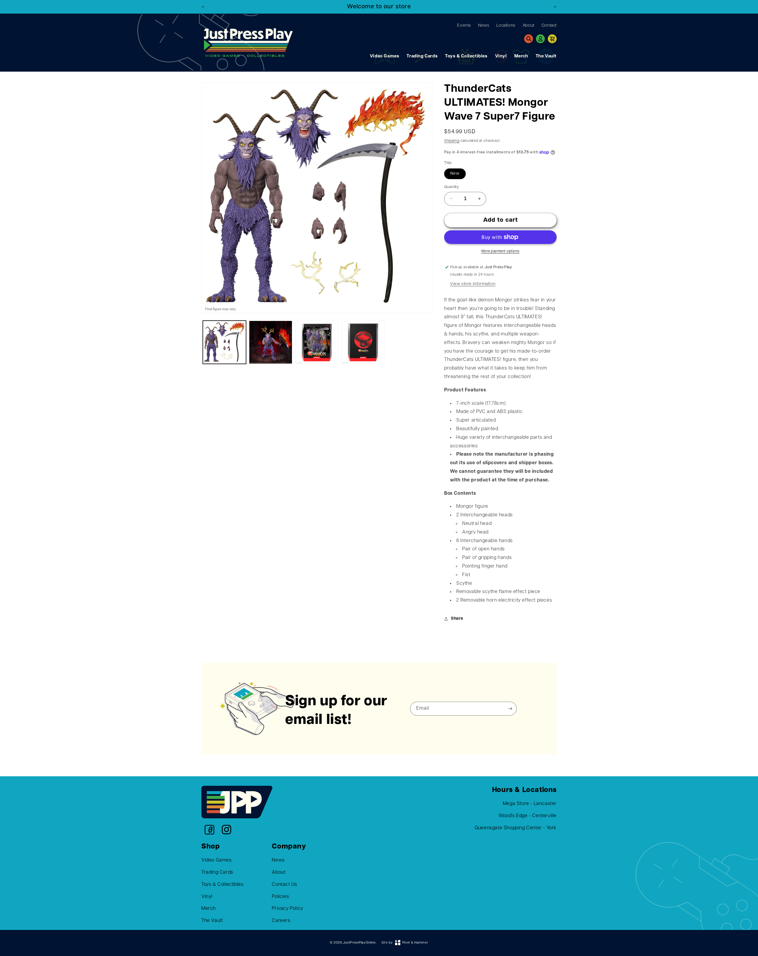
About (278, 872)
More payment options (500, 251)
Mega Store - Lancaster (530, 803)
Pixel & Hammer (415, 942)
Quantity (451, 187)
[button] (528, 38)
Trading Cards (422, 56)
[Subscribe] (510, 709)
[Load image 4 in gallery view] (363, 342)
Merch (521, 56)
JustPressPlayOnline (359, 942)
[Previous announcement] (203, 6)
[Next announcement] (554, 6)
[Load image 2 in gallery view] (270, 342)
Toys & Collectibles (466, 56)
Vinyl (501, 56)
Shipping (452, 141)
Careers (281, 920)
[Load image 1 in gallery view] (224, 342)
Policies (280, 896)
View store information (472, 284)
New (455, 173)
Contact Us (284, 884)
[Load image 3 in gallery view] (316, 342)
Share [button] (457, 618)
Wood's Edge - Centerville (528, 816)
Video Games (384, 56)
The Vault (546, 56)
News (278, 860)
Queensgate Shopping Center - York (516, 828)
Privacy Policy (287, 908)
